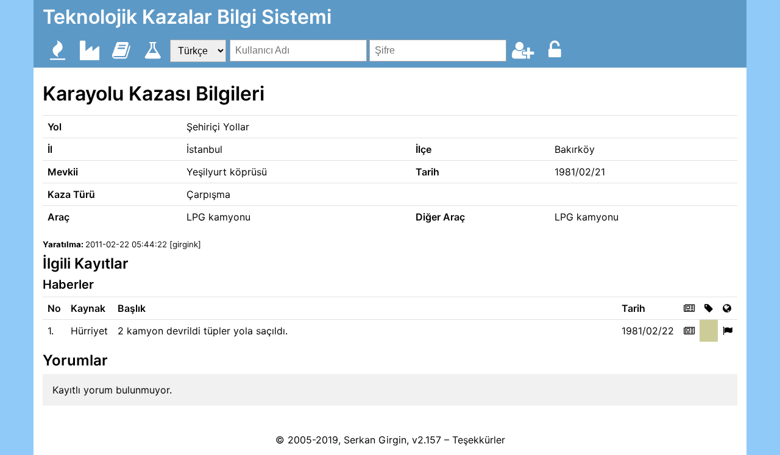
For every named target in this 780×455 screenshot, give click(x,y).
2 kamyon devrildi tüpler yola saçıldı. (203, 331)
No (54, 308)
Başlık (132, 308)
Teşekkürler (478, 440)
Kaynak (88, 308)
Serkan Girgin (375, 440)
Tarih (633, 308)
